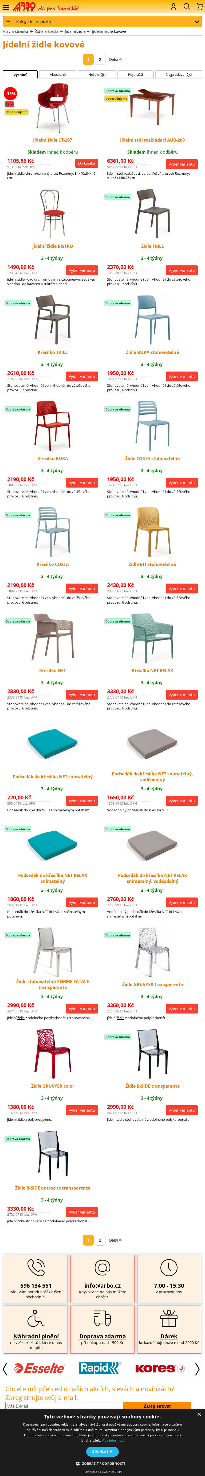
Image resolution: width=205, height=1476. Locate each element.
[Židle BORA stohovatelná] (152, 343)
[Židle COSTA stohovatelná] (152, 450)
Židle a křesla (46, 31)
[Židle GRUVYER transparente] (152, 976)
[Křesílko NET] (52, 662)
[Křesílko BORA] (52, 450)
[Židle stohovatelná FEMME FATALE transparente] (53, 976)
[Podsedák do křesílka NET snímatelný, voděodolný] (152, 758)
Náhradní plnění (36, 1336)
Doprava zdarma (102, 1336)
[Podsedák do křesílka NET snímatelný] (52, 758)
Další (113, 59)
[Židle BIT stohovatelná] (152, 556)
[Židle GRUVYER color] (53, 1077)
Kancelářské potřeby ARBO (27, 6)
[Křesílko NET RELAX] (152, 662)
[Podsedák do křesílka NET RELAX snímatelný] (52, 859)
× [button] (199, 1415)
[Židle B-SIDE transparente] (152, 1077)
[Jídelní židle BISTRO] (53, 237)
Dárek (169, 1336)
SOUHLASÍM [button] (102, 1451)
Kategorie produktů (33, 21)
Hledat (186, 6)
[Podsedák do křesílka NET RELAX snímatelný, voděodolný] (152, 859)
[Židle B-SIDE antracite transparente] (53, 1179)
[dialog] (102, 1442)
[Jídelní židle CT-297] (52, 131)
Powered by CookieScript (103, 1472)
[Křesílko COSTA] (53, 556)
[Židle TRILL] (152, 237)
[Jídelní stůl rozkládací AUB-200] (152, 126)
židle (21, 173)
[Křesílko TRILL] (52, 343)
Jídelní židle (75, 31)
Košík (200, 6)
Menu (5, 7)
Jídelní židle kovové (109, 31)
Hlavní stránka (15, 31)
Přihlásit (173, 6)
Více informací (113, 1440)
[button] (102, 1463)
